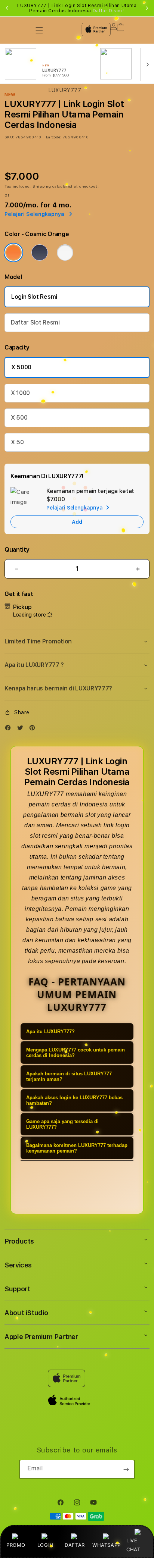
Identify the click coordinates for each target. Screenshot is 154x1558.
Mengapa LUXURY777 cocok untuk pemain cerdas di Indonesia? (75, 1052)
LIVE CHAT (133, 1544)
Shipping (42, 186)
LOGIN (45, 1545)
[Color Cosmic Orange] (13, 252)
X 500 (19, 417)
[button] (77, 641)
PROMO (15, 1545)
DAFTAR (75, 1545)
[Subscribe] (126, 1469)
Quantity (16, 549)
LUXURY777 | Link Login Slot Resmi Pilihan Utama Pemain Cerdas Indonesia (76, 8)
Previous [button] (7, 8)
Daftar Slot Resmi (35, 322)
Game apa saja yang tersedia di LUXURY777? (62, 1124)
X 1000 (20, 392)
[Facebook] (9, 729)
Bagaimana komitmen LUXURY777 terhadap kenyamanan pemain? (76, 1148)
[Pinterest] (34, 729)
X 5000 (21, 367)
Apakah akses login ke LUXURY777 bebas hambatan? (74, 1100)
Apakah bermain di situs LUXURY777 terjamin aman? (69, 1076)
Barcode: (53, 137)
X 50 (17, 442)
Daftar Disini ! (109, 10)
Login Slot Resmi (34, 296)
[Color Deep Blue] (39, 252)
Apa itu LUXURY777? (50, 1031)
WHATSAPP (106, 1545)
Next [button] (147, 8)
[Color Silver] (65, 252)
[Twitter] (22, 729)
